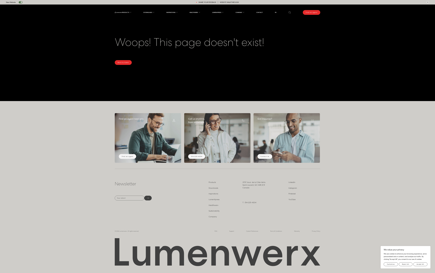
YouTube (292, 199)
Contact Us (264, 156)
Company (239, 12)
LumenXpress (216, 12)
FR (275, 12)
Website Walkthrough (229, 2)
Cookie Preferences (252, 231)
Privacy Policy (316, 231)
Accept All (420, 264)
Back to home (123, 62)
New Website (11, 2)
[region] (405, 257)
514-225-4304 (196, 156)
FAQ (216, 231)
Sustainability (214, 211)
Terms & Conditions (276, 231)
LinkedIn (292, 182)
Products (125, 12)
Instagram (293, 188)
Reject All (405, 264)
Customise (391, 264)
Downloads (147, 12)
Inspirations (170, 12)
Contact (259, 12)
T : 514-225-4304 (249, 202)
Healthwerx (194, 12)
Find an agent (311, 12)
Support (231, 231)
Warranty (297, 231)
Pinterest (292, 194)
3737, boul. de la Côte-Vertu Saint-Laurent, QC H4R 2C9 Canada (254, 185)
